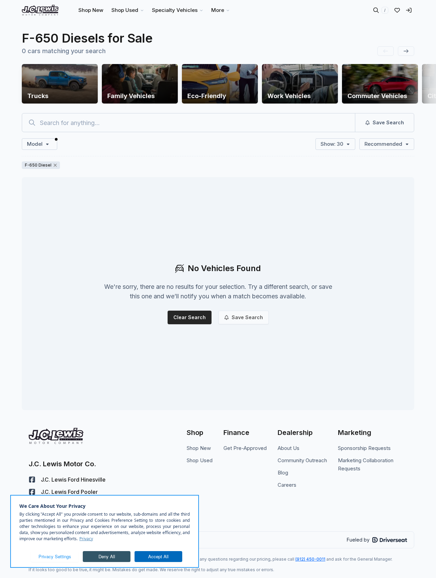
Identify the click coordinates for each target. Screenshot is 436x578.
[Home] (40, 10)
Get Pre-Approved (245, 448)
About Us (288, 448)
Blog (283, 472)
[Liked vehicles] (397, 10)
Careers (287, 485)
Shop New (199, 448)
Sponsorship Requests (364, 448)
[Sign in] (408, 10)
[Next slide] (406, 51)
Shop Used (200, 460)
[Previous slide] (385, 51)
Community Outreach (302, 460)
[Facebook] (32, 479)
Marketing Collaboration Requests (365, 464)
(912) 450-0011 (310, 559)
